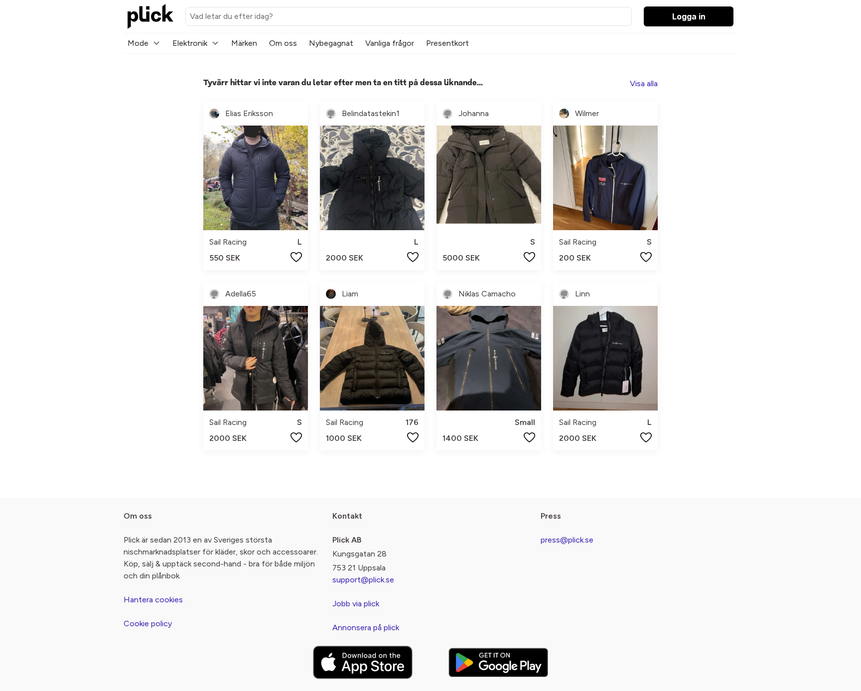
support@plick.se (363, 579)
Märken (244, 43)
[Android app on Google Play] (498, 662)
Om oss (283, 43)
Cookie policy (148, 623)
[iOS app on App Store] (363, 662)
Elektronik (189, 43)
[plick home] (150, 16)
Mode (138, 43)
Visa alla (644, 83)
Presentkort (447, 43)
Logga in (689, 16)
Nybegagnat (331, 43)
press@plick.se (567, 540)
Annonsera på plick (365, 627)
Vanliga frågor (389, 43)
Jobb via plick (355, 603)
